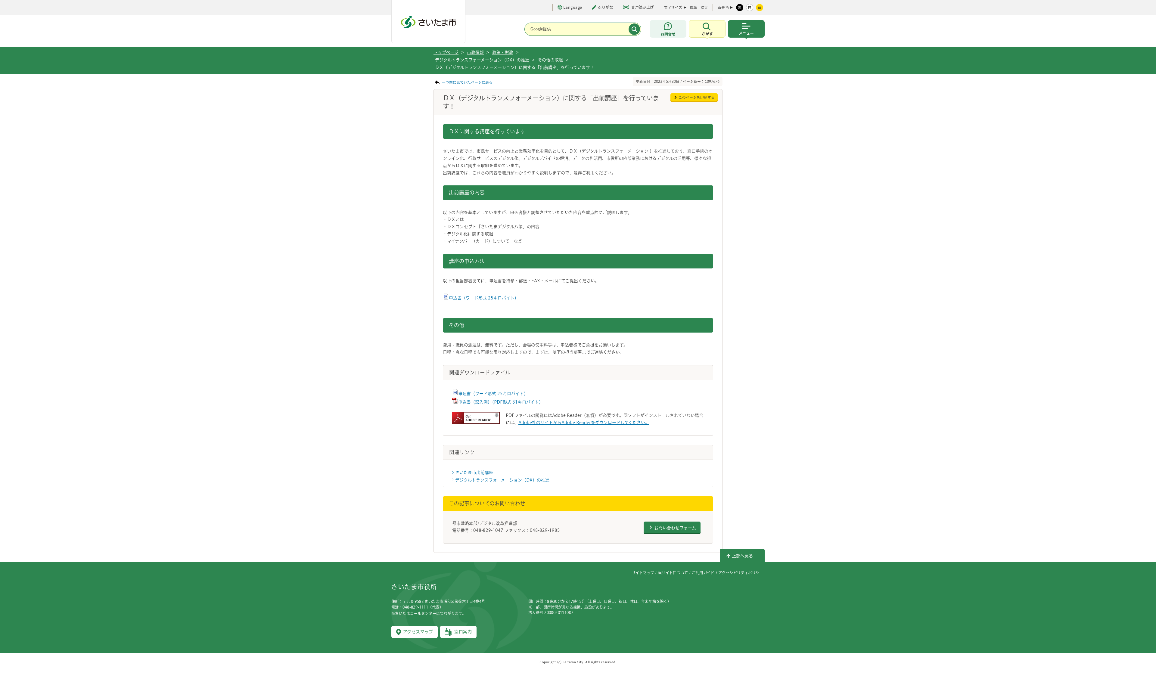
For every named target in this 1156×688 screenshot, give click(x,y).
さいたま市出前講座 (474, 472)
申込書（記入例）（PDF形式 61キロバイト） (500, 402)
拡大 (704, 7)
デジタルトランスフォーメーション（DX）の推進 (482, 60)
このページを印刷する (697, 97)
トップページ (446, 52)
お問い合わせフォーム (675, 528)
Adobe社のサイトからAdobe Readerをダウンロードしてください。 (583, 422)
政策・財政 (502, 52)
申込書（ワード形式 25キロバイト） (484, 298)
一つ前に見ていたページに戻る (467, 82)
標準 (693, 7)
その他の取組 (550, 60)
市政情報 (475, 52)
